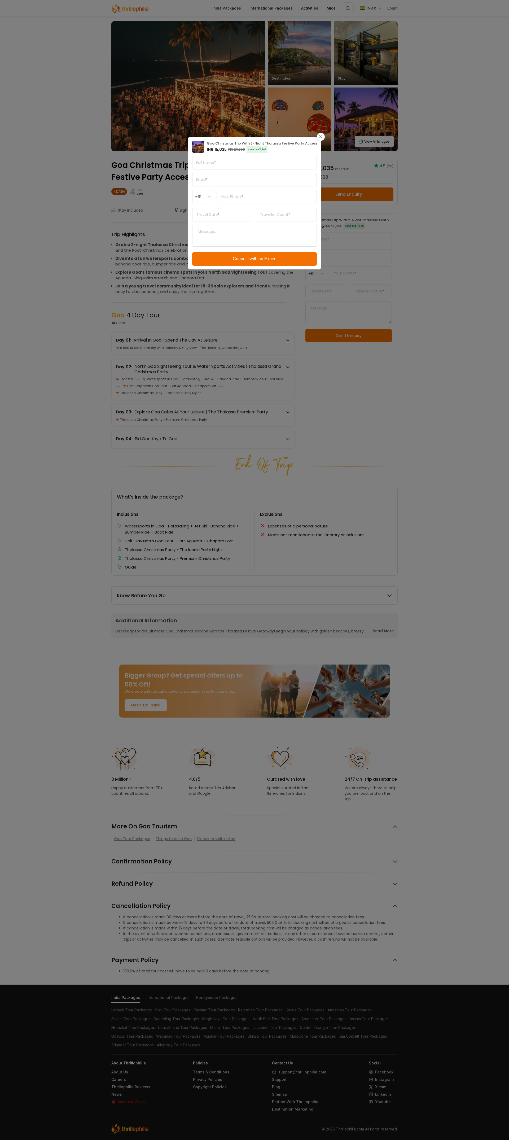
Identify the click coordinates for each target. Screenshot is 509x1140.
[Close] (320, 136)
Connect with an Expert (255, 258)
